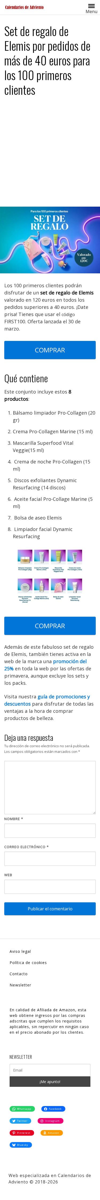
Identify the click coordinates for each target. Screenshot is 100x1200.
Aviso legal (20, 951)
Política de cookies (28, 962)
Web (8, 874)
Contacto (19, 973)
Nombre (13, 818)
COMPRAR (50, 349)
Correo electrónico (26, 846)
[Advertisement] (50, 154)
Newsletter (20, 984)
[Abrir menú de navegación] (91, 5)
